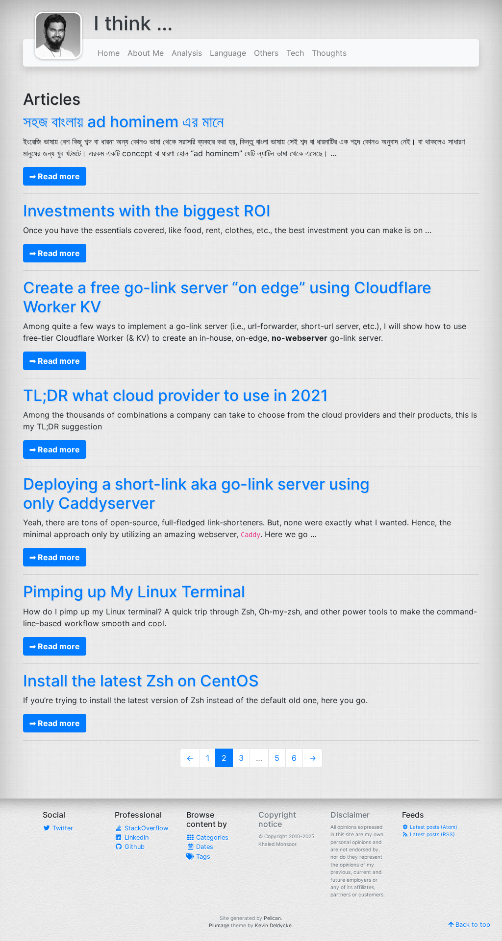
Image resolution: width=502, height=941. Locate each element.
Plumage (219, 925)
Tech (295, 53)
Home (109, 53)
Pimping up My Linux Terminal (134, 591)
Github (134, 846)
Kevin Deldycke (273, 925)
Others (266, 53)
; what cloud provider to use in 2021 (175, 395)
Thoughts (329, 53)
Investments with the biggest (147, 210)
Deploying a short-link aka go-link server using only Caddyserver (196, 493)
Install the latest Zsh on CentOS (141, 680)
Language (228, 53)
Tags (202, 856)
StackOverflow (145, 828)
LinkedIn (136, 837)
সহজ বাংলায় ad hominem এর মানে (123, 121)
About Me (145, 53)
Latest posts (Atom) (432, 827)
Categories (211, 837)
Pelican (272, 918)
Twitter (61, 828)
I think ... (133, 23)
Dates (203, 846)
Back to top (471, 924)
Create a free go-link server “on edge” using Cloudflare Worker (227, 297)
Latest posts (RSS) (431, 834)
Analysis (187, 53)
